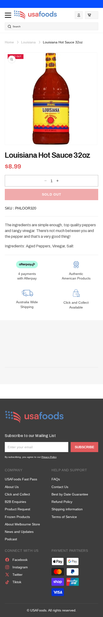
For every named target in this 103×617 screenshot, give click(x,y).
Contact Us (60, 487)
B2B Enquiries (15, 502)
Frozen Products (17, 517)
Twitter (17, 574)
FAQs (56, 479)
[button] (91, 15)
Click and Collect (17, 494)
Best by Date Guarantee (70, 494)
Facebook (20, 560)
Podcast (11, 539)
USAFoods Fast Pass (21, 479)
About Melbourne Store (22, 524)
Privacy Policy (49, 457)
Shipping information (67, 509)
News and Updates (19, 532)
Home (9, 42)
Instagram (20, 567)
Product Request (17, 509)
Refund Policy (62, 502)
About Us (12, 487)
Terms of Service (64, 517)
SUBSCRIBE (84, 447)
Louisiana (28, 42)
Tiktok (16, 582)
